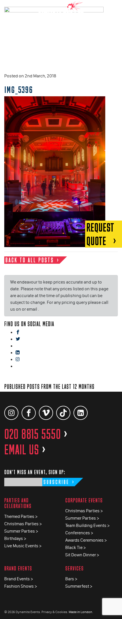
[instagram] (18, 359)
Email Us (25, 449)
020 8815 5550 (36, 434)
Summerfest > (78, 586)
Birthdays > (15, 538)
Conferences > (79, 532)
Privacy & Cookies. (54, 612)
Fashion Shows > (20, 586)
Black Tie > (75, 547)
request (100, 234)
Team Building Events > (87, 525)
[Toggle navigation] (113, 8)
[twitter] (18, 339)
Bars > (71, 578)
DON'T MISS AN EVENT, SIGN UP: (34, 472)
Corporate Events (84, 500)
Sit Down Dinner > (82, 554)
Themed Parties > (20, 516)
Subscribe (56, 482)
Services (74, 568)
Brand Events (18, 568)
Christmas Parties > (23, 523)
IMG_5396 (18, 89)
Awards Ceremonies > (86, 540)
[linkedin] (18, 353)
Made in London (80, 612)
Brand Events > (18, 578)
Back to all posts (29, 260)
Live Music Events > (22, 545)
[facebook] (18, 332)
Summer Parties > (21, 531)
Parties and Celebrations (17, 503)
